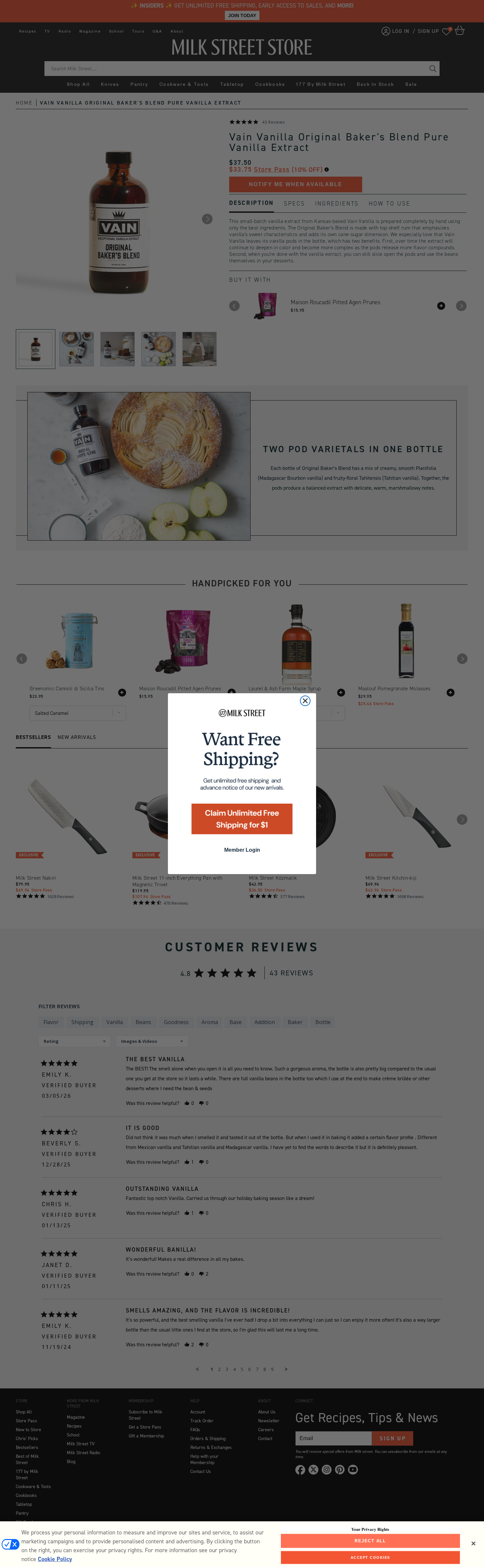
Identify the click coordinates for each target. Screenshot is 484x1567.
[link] (242, 774)
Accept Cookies (370, 1557)
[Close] (473, 1543)
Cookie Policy (55, 1559)
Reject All (370, 1540)
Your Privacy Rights (370, 1529)
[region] (242, 1544)
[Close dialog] (305, 701)
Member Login (242, 850)
